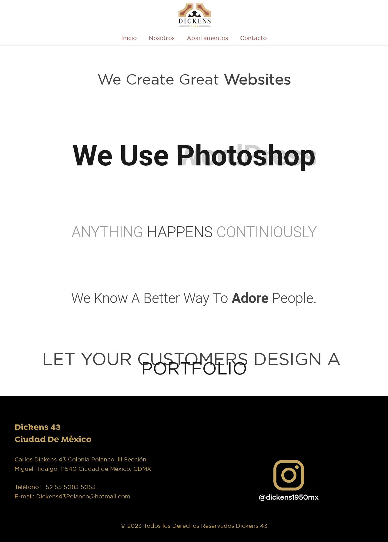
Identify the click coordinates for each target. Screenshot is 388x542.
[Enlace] (194, 15)
